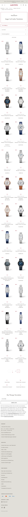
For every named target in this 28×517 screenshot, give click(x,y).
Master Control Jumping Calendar (20, 359)
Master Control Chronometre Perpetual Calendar (7, 279)
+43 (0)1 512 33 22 (5, 426)
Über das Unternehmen (6, 471)
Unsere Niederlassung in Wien (8, 434)
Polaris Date (21, 278)
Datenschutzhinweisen (8, 416)
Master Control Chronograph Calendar (7, 198)
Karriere (3, 475)
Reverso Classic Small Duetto (7, 305)
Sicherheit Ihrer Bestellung (7, 460)
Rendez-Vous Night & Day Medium (7, 225)
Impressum (3, 486)
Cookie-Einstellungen (6, 462)
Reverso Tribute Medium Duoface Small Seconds (7, 332)
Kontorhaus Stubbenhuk (6, 473)
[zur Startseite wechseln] (14, 5)
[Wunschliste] (21, 5)
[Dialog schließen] (27, 1)
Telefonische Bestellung (6, 451)
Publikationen (4, 477)
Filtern (5, 25)
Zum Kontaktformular (6, 432)
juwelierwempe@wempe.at (13, 413)
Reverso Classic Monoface (7, 61)
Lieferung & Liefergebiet (6, 456)
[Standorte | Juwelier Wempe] (23, 5)
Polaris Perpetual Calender (7, 115)
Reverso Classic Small (7, 251)
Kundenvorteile (4, 447)
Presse (2, 479)
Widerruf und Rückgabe (6, 453)
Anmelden (14, 402)
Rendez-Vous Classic (20, 170)
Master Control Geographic (7, 142)
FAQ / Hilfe (3, 449)
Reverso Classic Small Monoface (7, 89)
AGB (2, 483)
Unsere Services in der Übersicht (8, 445)
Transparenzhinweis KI (6, 488)
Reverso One (7, 170)
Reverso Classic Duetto (21, 251)
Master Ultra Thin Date (21, 115)
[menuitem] (2, 5)
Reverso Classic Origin (21, 61)
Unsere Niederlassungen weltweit (8, 436)
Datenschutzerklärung (6, 481)
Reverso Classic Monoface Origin (21, 332)
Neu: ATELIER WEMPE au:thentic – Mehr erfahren (14, 2)
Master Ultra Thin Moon (21, 224)
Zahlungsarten (4, 458)
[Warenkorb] (26, 5)
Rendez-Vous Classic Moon (21, 142)
